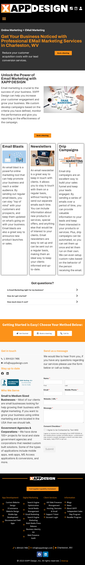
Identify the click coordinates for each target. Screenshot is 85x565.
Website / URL (50, 399)
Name (47, 378)
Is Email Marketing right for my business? (25, 290)
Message (48, 408)
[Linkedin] (7, 373)
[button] (4, 19)
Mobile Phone (71, 390)
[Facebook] (39, 554)
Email (47, 390)
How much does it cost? (17, 302)
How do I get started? (17, 296)
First (45, 385)
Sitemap (64, 560)
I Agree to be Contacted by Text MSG (62, 430)
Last (66, 385)
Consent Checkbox (53, 426)
